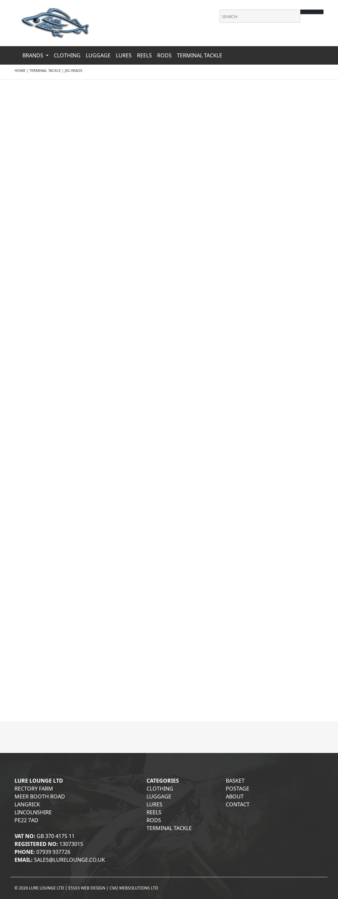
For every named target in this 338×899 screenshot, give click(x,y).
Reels (144, 55)
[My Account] (319, 39)
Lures (124, 55)
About (235, 796)
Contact (238, 804)
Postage (237, 788)
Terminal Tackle (199, 55)
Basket (235, 780)
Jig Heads (73, 70)
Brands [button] (33, 55)
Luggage (98, 55)
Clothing (67, 55)
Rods (164, 55)
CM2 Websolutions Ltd (134, 888)
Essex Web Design (86, 888)
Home (20, 70)
